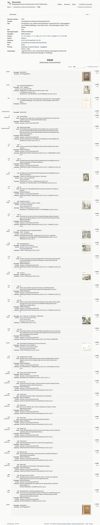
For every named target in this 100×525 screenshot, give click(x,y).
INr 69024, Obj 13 (41, 501)
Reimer (23, 49)
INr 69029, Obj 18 (31, 322)
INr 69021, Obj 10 (34, 208)
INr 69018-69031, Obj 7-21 (33, 140)
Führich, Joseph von (24, 178)
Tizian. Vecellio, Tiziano (25, 317)
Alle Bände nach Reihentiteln (85, 7)
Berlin (23, 44)
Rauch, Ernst (23, 179)
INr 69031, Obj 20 (34, 350)
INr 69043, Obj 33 (30, 238)
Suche (74, 4)
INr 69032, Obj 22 (52, 93)
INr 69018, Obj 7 (31, 92)
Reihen (60, 4)
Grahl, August (23, 89)
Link (97, 73)
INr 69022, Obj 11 (41, 486)
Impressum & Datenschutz (78, 524)
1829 (22, 29)
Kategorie (70, 66)
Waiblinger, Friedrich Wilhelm (30, 47)
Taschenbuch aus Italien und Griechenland (24, 7)
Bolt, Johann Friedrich (25, 348)
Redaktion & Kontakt (85, 4)
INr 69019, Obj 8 (43, 181)
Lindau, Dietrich (23, 204)
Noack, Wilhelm (23, 248)
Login (91, 524)
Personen (67, 4)
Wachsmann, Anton (24, 321)
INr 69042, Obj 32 (53, 209)
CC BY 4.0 (12, 524)
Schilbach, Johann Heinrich (26, 247)
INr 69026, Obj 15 (35, 250)
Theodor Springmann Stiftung (64, 524)
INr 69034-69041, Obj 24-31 (42, 377)
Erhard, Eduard (23, 319)
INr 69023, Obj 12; (45, 235)
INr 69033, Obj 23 (47, 390)
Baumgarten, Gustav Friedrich (27, 346)
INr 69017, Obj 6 (42, 153)
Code (87, 524)
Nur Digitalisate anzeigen (92, 66)
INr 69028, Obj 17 (35, 276)
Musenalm (16, 2)
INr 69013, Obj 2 (42, 366)
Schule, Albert (23, 206)
